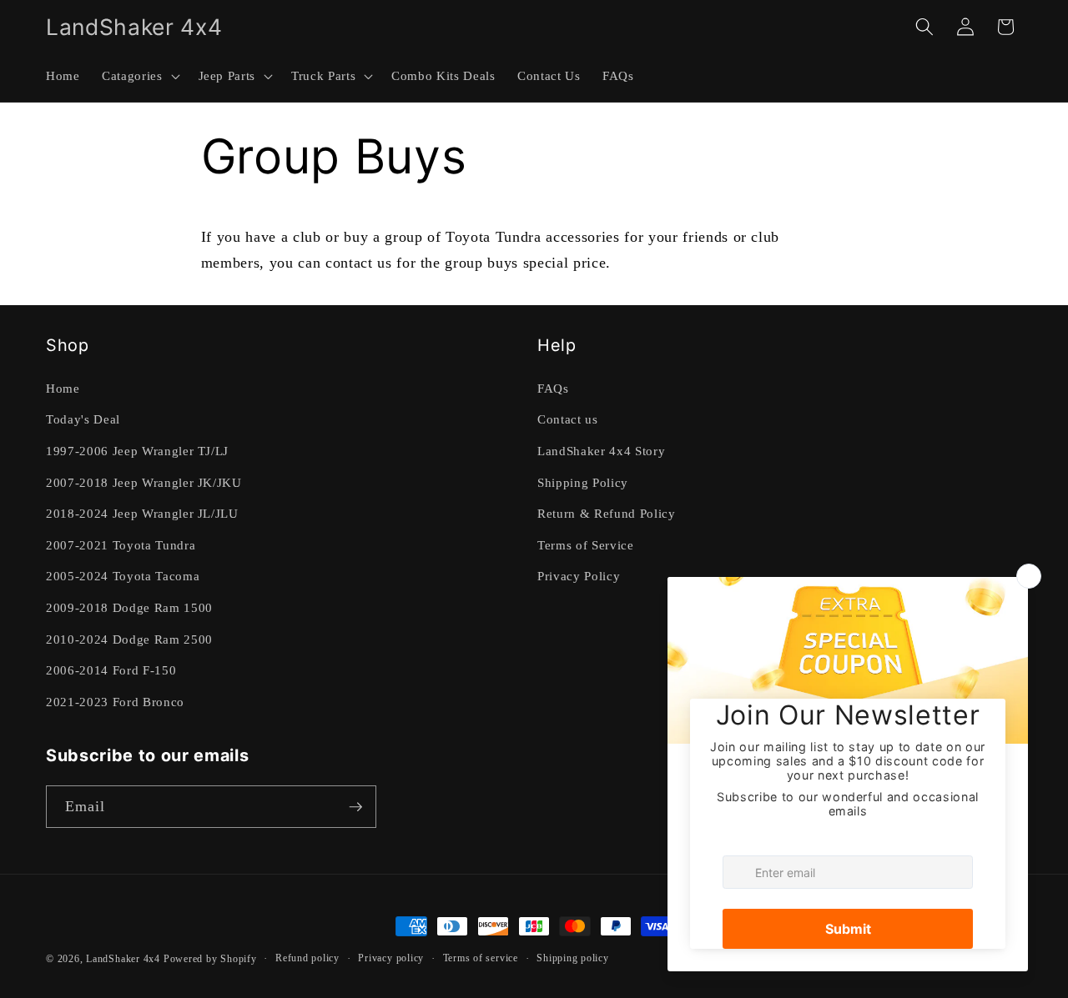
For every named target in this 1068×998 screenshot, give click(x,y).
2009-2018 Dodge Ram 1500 (129, 607)
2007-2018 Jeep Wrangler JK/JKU (144, 482)
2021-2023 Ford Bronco (115, 702)
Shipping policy (573, 958)
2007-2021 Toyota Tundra (120, 545)
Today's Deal (83, 419)
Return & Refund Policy (606, 513)
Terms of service (480, 958)
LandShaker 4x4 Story (601, 451)
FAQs (553, 388)
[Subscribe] (355, 807)
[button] (139, 76)
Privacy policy (391, 958)
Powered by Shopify (210, 959)
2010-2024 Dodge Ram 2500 (129, 639)
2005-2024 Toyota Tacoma (122, 576)
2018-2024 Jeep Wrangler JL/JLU (142, 513)
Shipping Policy (582, 482)
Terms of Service (585, 545)
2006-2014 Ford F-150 (111, 670)
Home (63, 388)
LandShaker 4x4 (123, 959)
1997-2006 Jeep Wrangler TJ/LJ (137, 451)
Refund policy (307, 958)
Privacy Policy (578, 576)
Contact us (567, 419)
